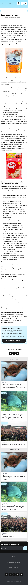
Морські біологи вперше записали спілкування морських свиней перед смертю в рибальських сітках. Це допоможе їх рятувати (13, 417)
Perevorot (13, 581)
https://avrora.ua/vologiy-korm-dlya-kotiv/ (12, 39)
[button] (18, 3)
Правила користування (14, 562)
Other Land (18, 581)
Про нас (14, 556)
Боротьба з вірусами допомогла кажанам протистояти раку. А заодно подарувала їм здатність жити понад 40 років (13, 386)
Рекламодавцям (14, 567)
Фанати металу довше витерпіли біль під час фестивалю (13, 445)
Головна (2, 5)
